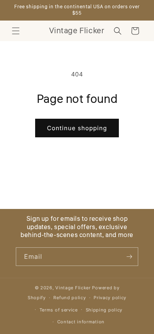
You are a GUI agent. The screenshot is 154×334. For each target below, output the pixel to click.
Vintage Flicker (73, 287)
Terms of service (58, 310)
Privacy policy (110, 297)
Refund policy (69, 297)
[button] (15, 31)
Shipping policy (104, 310)
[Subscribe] (129, 256)
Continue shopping (77, 128)
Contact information (81, 322)
